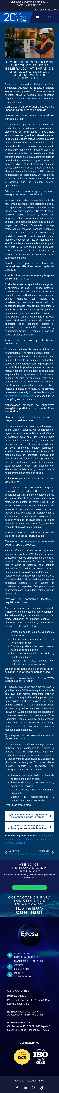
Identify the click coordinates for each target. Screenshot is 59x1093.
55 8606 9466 (22, 976)
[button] (47, 10)
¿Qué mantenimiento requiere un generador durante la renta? (28, 816)
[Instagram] (34, 1088)
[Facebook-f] (17, 1088)
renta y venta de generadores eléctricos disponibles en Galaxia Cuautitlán (29, 839)
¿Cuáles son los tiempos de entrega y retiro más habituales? (27, 827)
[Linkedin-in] (25, 1088)
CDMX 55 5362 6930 (26, 956)
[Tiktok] (42, 1088)
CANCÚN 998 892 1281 (28, 961)
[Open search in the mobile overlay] (49, 17)
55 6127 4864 (22, 968)
